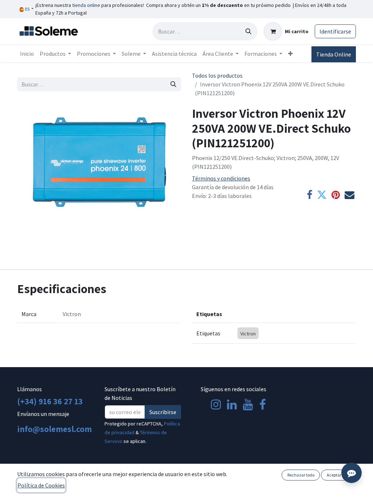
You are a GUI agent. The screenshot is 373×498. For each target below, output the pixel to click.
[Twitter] (322, 195)
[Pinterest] (335, 195)
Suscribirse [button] (162, 412)
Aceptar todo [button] (338, 475)
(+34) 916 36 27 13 (50, 401)
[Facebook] (309, 195)
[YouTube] (248, 404)
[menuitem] (27, 53)
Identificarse (335, 31)
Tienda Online (333, 54)
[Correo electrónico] (349, 195)
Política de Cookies (41, 485)
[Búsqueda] (248, 31)
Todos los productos (217, 75)
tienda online (86, 5)
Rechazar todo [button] (300, 475)
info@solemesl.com (54, 429)
